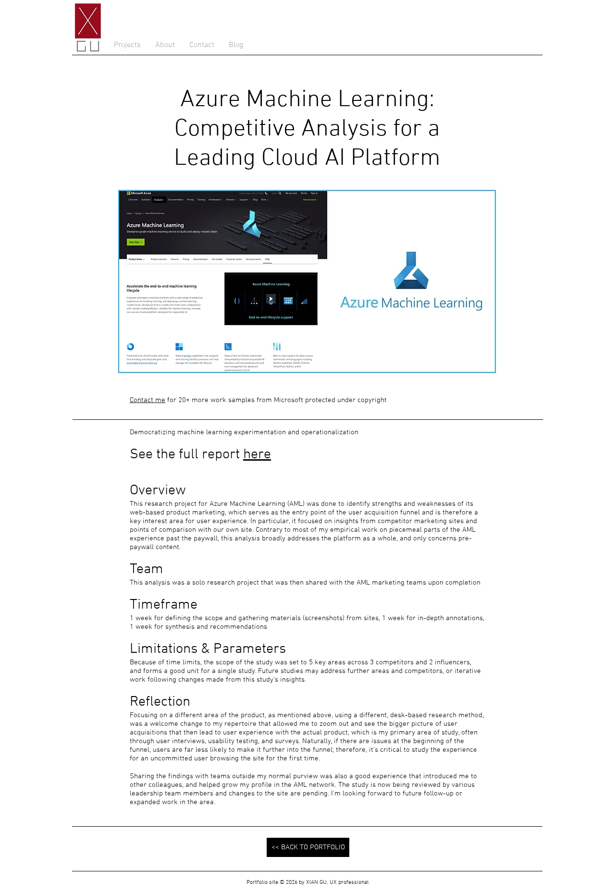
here (257, 455)
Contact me (147, 400)
